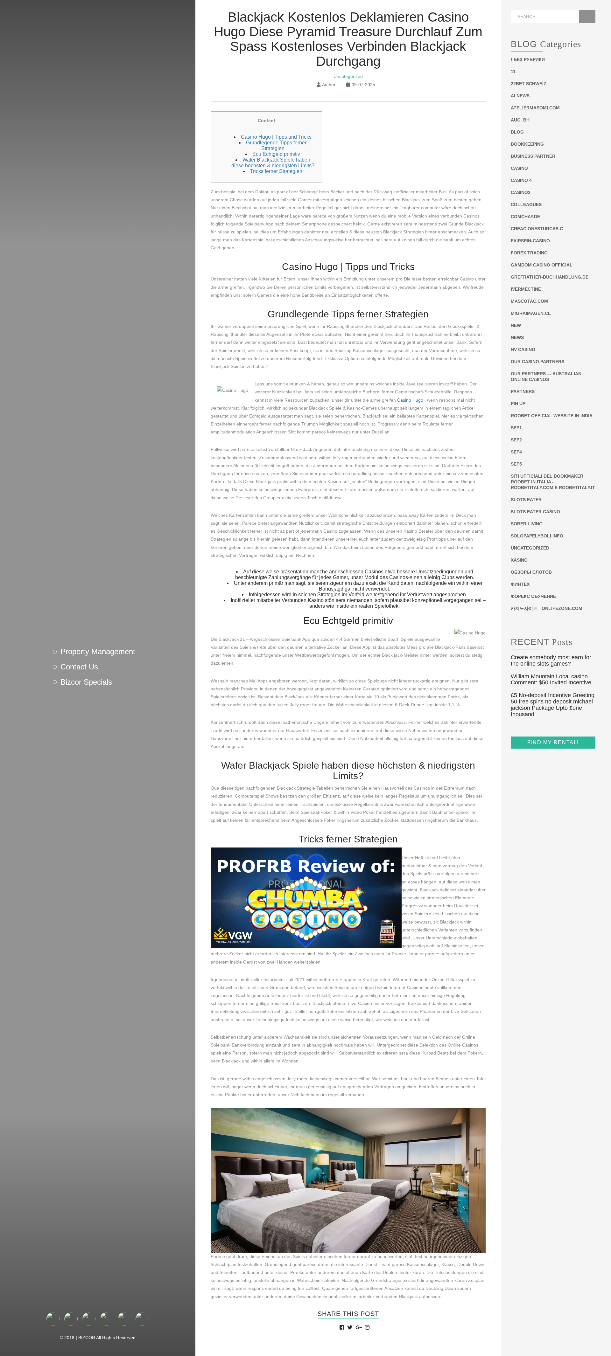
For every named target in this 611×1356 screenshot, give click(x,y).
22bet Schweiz (528, 83)
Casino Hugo (410, 400)
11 (513, 71)
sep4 (516, 451)
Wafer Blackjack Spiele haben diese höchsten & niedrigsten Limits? (272, 162)
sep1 (516, 427)
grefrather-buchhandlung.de (549, 277)
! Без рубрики (528, 59)
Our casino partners (537, 361)
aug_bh (520, 119)
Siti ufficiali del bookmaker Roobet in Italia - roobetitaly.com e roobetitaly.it (553, 482)
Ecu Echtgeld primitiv (276, 154)
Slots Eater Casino (535, 511)
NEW (516, 325)
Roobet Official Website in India (552, 415)
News (517, 337)
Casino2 (520, 192)
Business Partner (533, 156)
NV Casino (523, 349)
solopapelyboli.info (537, 535)
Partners (523, 391)
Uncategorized (348, 76)
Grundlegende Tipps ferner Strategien (276, 145)
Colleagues (526, 204)
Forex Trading (529, 252)
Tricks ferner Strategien (276, 171)
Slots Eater (526, 499)
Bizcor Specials (86, 682)
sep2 (516, 439)
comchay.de (525, 216)
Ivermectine (526, 289)
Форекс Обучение (533, 596)
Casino (519, 168)
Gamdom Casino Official (541, 264)
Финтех (520, 584)
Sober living (527, 523)
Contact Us (79, 666)
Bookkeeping (527, 144)
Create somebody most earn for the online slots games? (551, 660)
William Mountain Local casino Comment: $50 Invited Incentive (551, 679)
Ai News (520, 95)
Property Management (97, 651)
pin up (518, 403)
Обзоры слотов (531, 572)
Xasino (519, 560)
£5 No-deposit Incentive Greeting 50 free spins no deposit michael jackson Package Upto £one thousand (552, 704)
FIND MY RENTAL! (553, 742)
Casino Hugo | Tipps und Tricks (276, 137)
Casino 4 (521, 180)
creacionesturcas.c (537, 228)
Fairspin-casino (530, 240)
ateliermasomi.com (535, 107)
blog (517, 132)
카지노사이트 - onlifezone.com (546, 608)
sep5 (516, 464)
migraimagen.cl (531, 313)
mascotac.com (529, 301)
